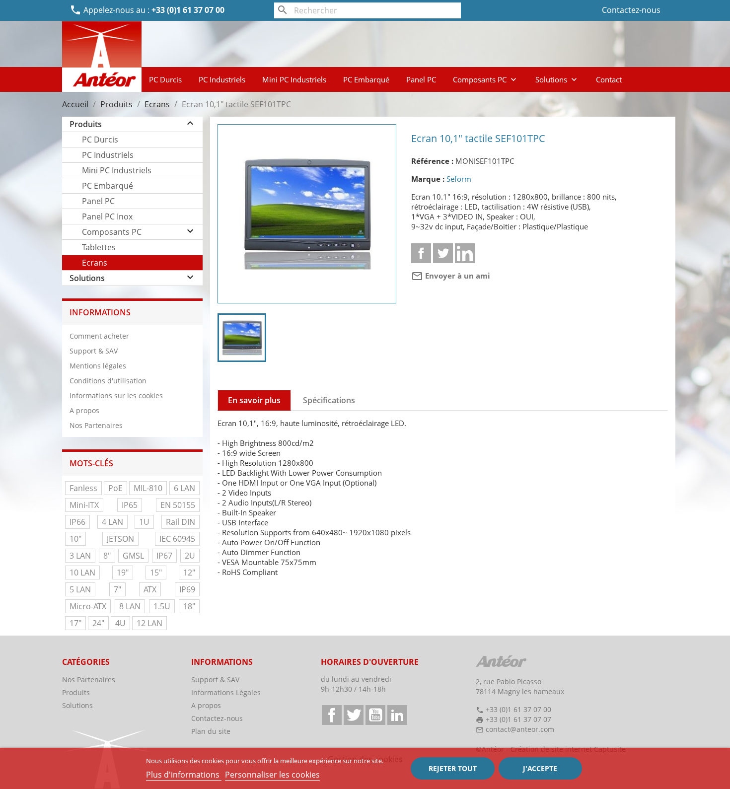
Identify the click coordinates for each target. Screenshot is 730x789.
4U (120, 623)
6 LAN (184, 488)
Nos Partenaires (96, 425)
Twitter (354, 715)
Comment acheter (99, 336)
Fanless (83, 488)
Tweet (443, 253)
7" (117, 589)
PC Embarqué (366, 79)
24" (98, 623)
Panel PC (421, 79)
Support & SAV (94, 351)
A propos (84, 410)
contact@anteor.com (520, 729)
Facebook (332, 715)
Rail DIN (180, 521)
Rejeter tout (453, 768)
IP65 (130, 505)
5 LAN (80, 589)
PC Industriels (222, 79)
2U (190, 555)
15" (156, 572)
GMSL (133, 555)
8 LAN (130, 606)
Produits (86, 124)
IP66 (77, 521)
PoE (115, 488)
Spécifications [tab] (329, 400)
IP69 (187, 589)
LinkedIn (397, 715)
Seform (458, 179)
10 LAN (82, 572)
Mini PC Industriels (294, 79)
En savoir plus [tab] (254, 400)
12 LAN (149, 623)
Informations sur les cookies (116, 395)
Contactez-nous (631, 9)
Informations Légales (226, 692)
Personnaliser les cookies (272, 774)
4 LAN (112, 521)
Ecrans (94, 262)
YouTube (375, 715)
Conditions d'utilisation (108, 380)
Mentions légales (98, 365)
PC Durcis (165, 79)
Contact (609, 79)
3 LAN (80, 555)
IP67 (164, 555)
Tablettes (99, 247)
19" (123, 572)
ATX (150, 589)
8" (107, 555)
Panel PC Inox (107, 216)
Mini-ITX (84, 505)
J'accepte (540, 768)
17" (75, 623)
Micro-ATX (88, 606)
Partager (421, 253)
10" (75, 538)
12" (189, 572)
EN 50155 (177, 505)
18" (189, 606)
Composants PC (485, 79)
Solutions (557, 79)
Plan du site (210, 731)
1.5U (161, 606)
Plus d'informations (183, 774)
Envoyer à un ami (450, 276)
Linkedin (465, 253)
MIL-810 (148, 488)
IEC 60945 (177, 538)
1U (144, 521)
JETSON (120, 538)
